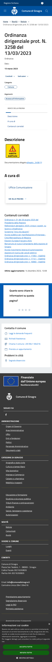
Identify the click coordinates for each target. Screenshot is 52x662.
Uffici (8, 434)
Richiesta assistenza (14, 608)
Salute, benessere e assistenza (19, 510)
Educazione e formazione (16, 494)
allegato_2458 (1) (34, 162)
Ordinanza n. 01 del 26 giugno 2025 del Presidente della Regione (21, 221)
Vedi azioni (22, 76)
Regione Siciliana (11, 3)
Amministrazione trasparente (18, 620)
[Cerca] (46, 11)
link (3, 641)
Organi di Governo (13, 426)
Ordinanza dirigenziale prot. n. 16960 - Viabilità (25, 261)
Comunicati (11, 531)
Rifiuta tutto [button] (26, 653)
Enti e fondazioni (13, 438)
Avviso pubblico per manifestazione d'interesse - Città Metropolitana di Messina (25, 236)
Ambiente (10, 506)
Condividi (9, 76)
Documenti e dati (13, 450)
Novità (14, 21)
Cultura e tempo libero (15, 466)
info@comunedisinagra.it (18, 582)
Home (5, 21)
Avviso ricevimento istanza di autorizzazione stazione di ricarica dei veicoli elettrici (24, 251)
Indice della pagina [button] (16, 108)
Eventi (8, 550)
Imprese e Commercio (15, 474)
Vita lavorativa (12, 470)
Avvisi (8, 535)
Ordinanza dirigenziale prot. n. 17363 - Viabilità (25, 255)
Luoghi (9, 546)
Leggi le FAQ (11, 604)
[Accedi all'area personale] (42, 3)
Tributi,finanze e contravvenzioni (20, 502)
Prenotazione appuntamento (18, 596)
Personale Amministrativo (17, 446)
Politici (9, 442)
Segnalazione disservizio (16, 600)
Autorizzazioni (12, 514)
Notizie (24, 21)
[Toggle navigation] (5, 10)
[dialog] (26, 641)
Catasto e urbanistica (15, 478)
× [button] (49, 624)
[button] (26, 658)
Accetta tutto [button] (26, 647)
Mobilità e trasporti (14, 482)
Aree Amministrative (15, 430)
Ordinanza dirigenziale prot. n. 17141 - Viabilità (25, 258)
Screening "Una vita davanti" (17, 231)
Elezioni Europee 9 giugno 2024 (18, 240)
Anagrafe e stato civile (15, 462)
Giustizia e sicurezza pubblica (18, 498)
